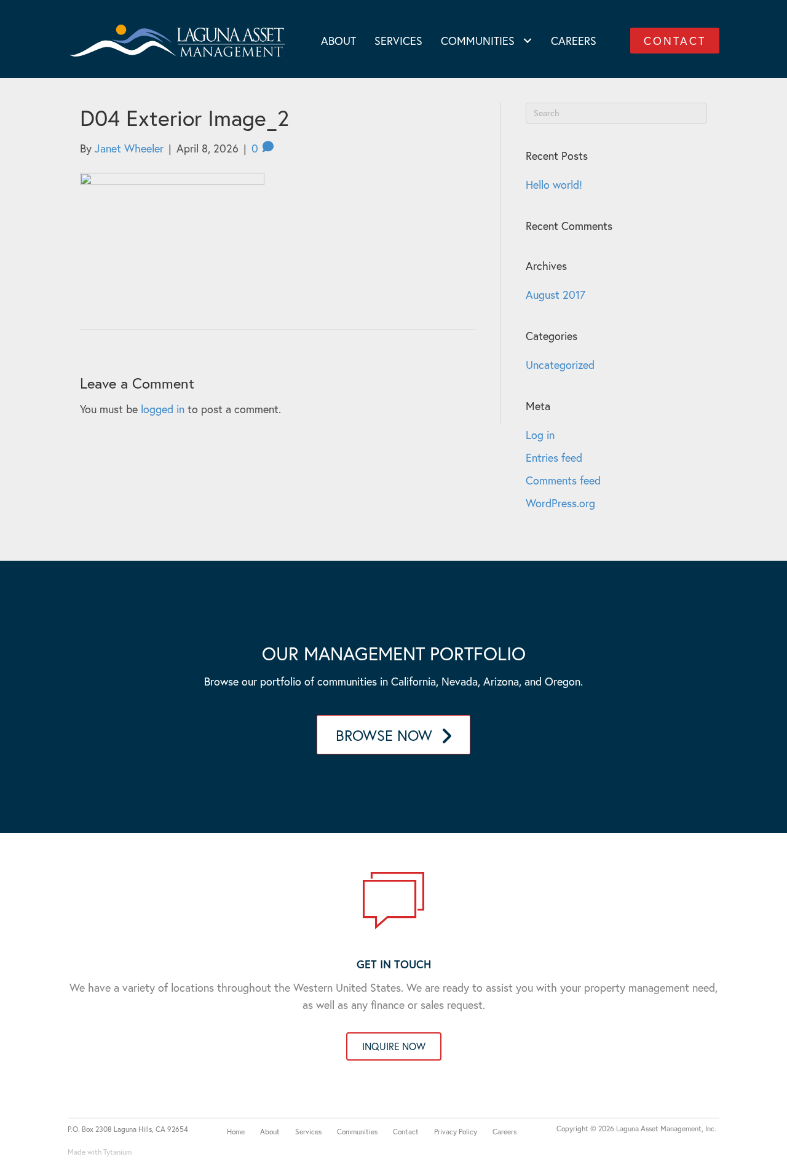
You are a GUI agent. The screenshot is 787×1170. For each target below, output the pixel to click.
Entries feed (554, 457)
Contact (406, 1131)
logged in (162, 408)
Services (308, 1131)
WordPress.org (560, 503)
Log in (540, 434)
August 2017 (555, 294)
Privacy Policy (455, 1131)
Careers (504, 1131)
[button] (674, 41)
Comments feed (563, 480)
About (270, 1131)
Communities (357, 1131)
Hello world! (554, 184)
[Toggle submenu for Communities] (528, 40)
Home (236, 1131)
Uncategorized (560, 364)
